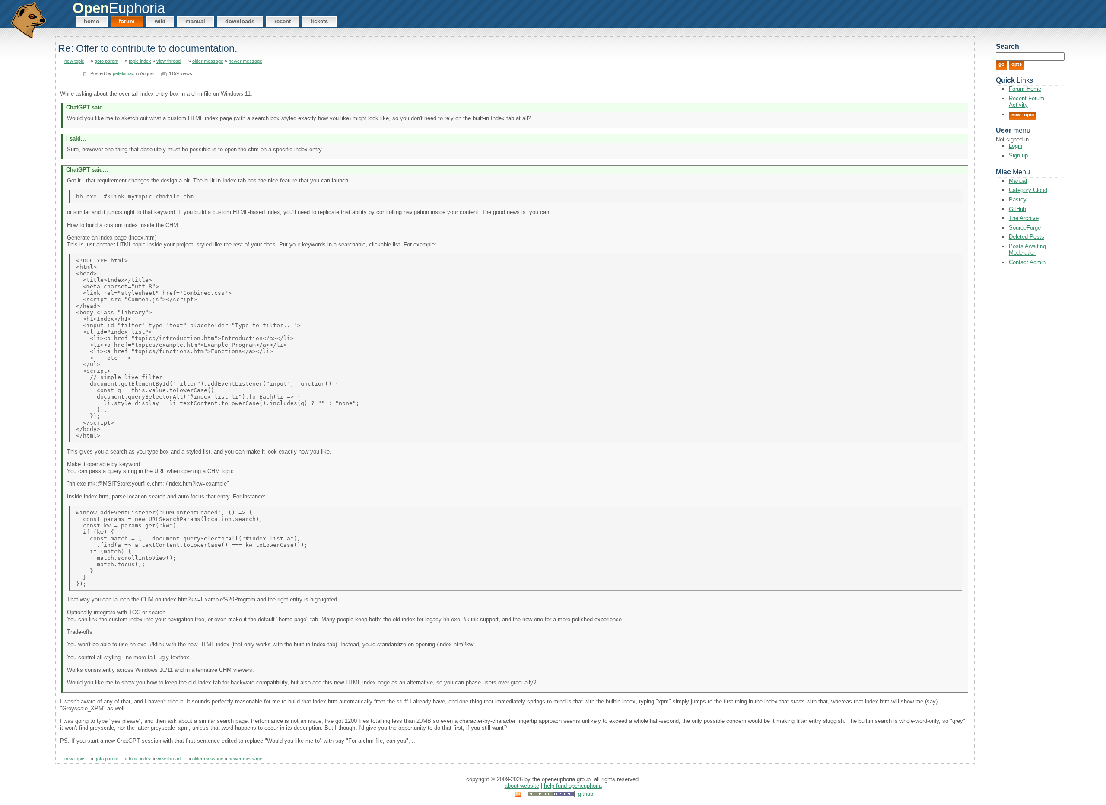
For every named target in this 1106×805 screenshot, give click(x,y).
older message (207, 61)
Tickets (319, 21)
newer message (245, 61)
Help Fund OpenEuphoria (573, 786)
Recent (282, 21)
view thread (168, 61)
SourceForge (1025, 227)
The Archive (1024, 218)
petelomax (123, 73)
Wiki (160, 21)
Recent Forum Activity (1026, 101)
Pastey (1018, 199)
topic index (140, 61)
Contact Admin (1027, 262)
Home (91, 21)
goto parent (106, 61)
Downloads (239, 21)
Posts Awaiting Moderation (1027, 249)
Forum (127, 21)
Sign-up (1018, 155)
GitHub (1017, 209)
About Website (522, 786)
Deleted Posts (1026, 236)
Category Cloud (1028, 190)
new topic (74, 61)
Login (1015, 146)
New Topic (1022, 114)
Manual (195, 21)
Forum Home (1025, 89)
